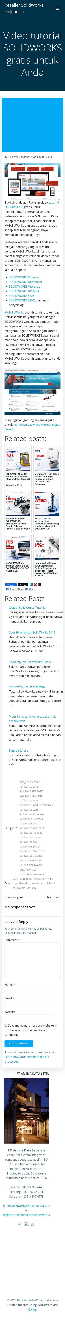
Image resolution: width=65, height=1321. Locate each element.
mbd (50, 878)
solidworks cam (29, 809)
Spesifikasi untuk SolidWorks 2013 (32, 632)
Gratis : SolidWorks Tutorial (27, 608)
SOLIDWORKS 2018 (31, 795)
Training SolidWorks (31, 860)
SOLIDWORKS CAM (21, 296)
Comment (12, 940)
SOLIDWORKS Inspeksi (24, 291)
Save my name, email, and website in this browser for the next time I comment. (31, 1030)
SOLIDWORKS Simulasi (24, 277)
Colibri (32, 1309)
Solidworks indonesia (20, 157)
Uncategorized (28, 869)
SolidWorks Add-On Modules (36, 805)
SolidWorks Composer (33, 814)
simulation (37, 883)
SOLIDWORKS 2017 (31, 791)
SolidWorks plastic (30, 846)
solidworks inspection (32, 828)
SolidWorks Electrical (32, 818)
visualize (32, 888)
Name (10, 985)
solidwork (50, 883)
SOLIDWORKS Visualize (24, 286)
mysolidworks (21, 883)
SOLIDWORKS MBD (22, 300)
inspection (40, 878)
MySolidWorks (14, 312)
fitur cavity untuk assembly (27, 687)
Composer (26, 878)
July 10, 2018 (44, 157)
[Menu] (57, 8)
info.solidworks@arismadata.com (28, 1206)
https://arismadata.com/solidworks (26, 1215)
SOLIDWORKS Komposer (25, 282)
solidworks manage (31, 832)
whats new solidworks (32, 874)
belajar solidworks (30, 782)
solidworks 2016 (29, 786)
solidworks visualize (31, 855)
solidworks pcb (28, 842)
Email (9, 998)
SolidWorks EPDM (30, 823)
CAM (15, 878)
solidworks (19, 888)
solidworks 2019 (29, 800)
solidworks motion (30, 837)
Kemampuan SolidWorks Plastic (30, 662)
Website (10, 1012)
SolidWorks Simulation (33, 851)
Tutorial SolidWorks (31, 865)
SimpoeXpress (18, 750)
